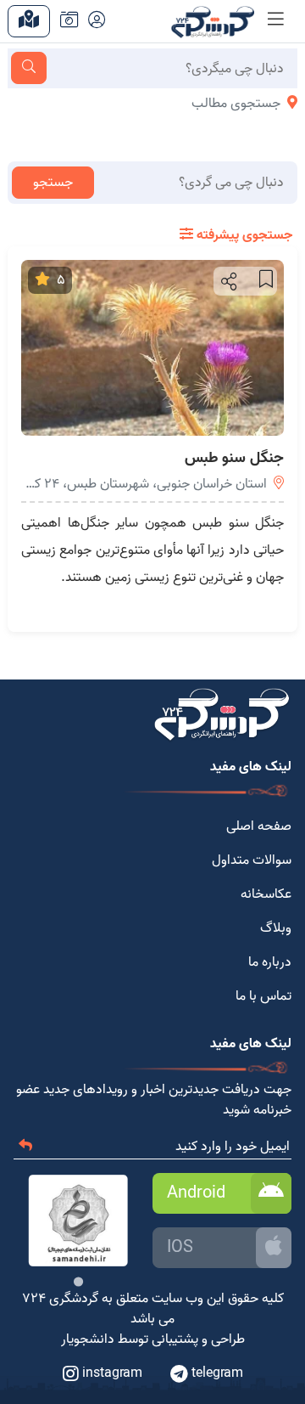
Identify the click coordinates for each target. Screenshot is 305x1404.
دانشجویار (87, 1339)
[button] (227, 281)
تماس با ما (263, 996)
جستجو (53, 183)
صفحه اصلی (258, 826)
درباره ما (269, 962)
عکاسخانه (266, 894)
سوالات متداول (251, 860)
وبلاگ (275, 928)
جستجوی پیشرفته (242, 235)
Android (196, 1193)
